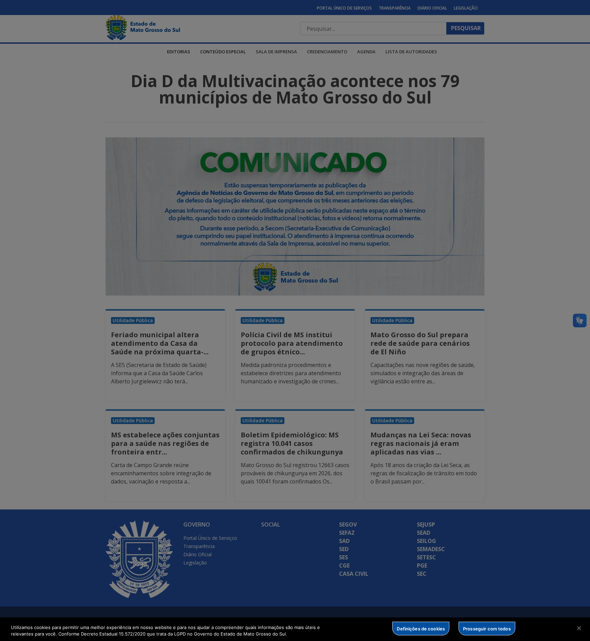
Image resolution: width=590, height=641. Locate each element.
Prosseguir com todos (487, 628)
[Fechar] (579, 628)
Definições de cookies (421, 628)
